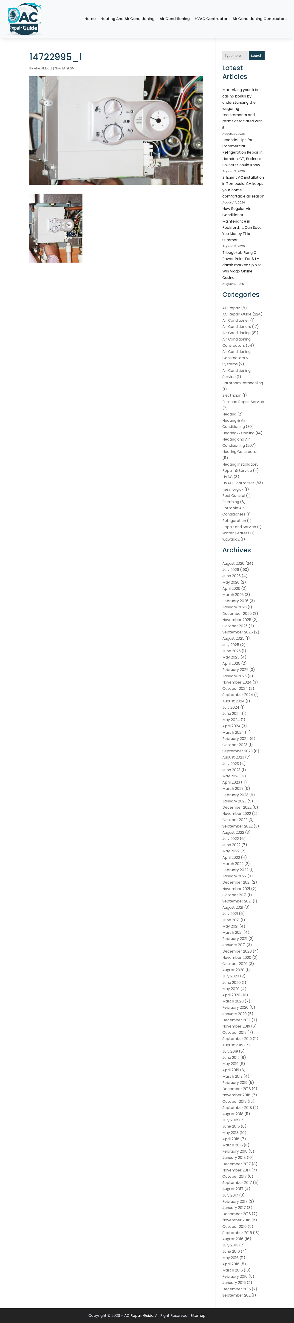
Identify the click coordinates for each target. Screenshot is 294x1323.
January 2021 (234, 945)
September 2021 (237, 901)
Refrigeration (234, 520)
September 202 (236, 1295)
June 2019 (231, 1057)
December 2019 (236, 1020)
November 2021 (236, 888)
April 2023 (231, 782)
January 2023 (234, 801)
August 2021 (232, 907)
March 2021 (232, 932)
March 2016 (232, 1270)
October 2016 (234, 1226)
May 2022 (230, 851)
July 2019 (230, 1051)
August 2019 (232, 1045)
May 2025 (231, 657)
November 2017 (236, 1170)
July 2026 (230, 569)
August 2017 (232, 1188)
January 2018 (234, 1157)
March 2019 (232, 1076)
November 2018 (236, 1095)
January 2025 (234, 676)
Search (256, 55)
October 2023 (234, 744)
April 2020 (231, 995)
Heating (229, 414)
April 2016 (230, 1264)
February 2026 (235, 601)
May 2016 (230, 1257)
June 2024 (231, 713)
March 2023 (232, 788)
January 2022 (234, 876)
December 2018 (236, 1088)
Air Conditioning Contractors (259, 18)
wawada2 (231, 539)
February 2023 (235, 795)
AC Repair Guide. (139, 1315)
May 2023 (230, 776)
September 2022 (237, 826)
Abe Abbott (43, 68)
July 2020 (230, 976)
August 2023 (233, 757)
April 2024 (231, 726)
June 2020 (231, 982)
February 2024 (235, 738)
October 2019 (234, 1032)
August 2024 (233, 701)
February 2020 (235, 1007)
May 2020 (231, 988)
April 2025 (231, 663)
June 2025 (231, 651)
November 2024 (237, 682)
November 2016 (236, 1220)
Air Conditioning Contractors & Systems (236, 358)
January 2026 (234, 607)
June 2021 (231, 920)
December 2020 (237, 951)
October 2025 (235, 626)
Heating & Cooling (238, 433)
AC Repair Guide (237, 314)
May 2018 (230, 1132)
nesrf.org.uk (232, 489)
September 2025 (237, 632)
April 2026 (231, 588)
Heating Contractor (240, 451)
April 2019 (230, 1070)
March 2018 (232, 1145)
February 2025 (235, 669)
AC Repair (231, 308)
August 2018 (232, 1114)
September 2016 (237, 1232)
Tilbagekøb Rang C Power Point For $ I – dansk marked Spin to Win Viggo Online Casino (242, 265)
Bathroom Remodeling (242, 383)
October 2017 (234, 1176)
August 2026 (233, 563)
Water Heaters (235, 533)
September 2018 (237, 1107)
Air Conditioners (236, 326)
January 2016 (234, 1282)
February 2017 (235, 1201)
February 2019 (234, 1082)
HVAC (227, 476)
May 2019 (230, 1063)
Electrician (231, 395)
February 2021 (234, 938)
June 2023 (231, 770)
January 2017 (234, 1207)
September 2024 (237, 694)
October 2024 (235, 688)
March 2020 (233, 1001)
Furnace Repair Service (243, 401)
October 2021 (234, 895)
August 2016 (232, 1239)
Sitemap (198, 1315)
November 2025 (236, 619)
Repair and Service (239, 527)
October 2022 (234, 819)
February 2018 (235, 1151)
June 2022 (231, 845)
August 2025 (233, 638)
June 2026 (231, 575)
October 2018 (234, 1101)
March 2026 (233, 594)
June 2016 (231, 1251)
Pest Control (233, 495)
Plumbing (230, 501)
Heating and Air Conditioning (128, 18)
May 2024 (231, 719)
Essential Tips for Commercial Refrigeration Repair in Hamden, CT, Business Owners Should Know (242, 152)
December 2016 (236, 1214)
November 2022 (236, 813)
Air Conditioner (235, 320)
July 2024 (230, 707)
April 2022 (231, 857)
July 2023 (230, 763)
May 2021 (230, 926)
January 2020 (234, 1014)
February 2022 (235, 870)
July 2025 (230, 644)
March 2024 (233, 732)
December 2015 (236, 1289)
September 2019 (237, 1038)
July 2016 (230, 1245)
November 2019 (236, 1026)
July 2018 (230, 1120)
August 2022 (233, 832)
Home (90, 18)
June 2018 (231, 1126)
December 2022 (237, 807)
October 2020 (235, 963)
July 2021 (230, 913)
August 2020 (233, 970)
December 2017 (236, 1164)
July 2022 (230, 838)
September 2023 (237, 751)
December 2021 (236, 882)
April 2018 (230, 1139)
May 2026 (231, 582)
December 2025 (237, 613)
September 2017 (237, 1182)
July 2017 (230, 1195)
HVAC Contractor (211, 18)
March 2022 (232, 863)
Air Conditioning (175, 18)
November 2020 (236, 957)
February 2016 (235, 1276)
